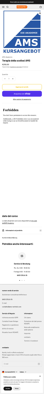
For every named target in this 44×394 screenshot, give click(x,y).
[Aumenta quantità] (12, 79)
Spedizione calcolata (16, 67)
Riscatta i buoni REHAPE (10, 332)
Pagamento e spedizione (10, 325)
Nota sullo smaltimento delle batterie (31, 328)
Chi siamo (27, 317)
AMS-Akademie (7, 57)
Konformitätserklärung (9, 238)
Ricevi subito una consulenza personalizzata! (22, 2)
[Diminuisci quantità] (5, 79)
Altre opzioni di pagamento (22, 99)
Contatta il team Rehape (10, 321)
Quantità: (5, 74)
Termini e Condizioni (31, 341)
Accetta (8, 388)
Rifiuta (16, 388)
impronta (27, 333)
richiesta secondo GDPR (10, 317)
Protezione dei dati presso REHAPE (33, 322)
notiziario (27, 337)
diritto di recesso (8, 328)
